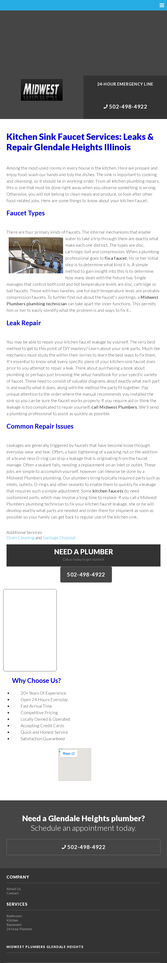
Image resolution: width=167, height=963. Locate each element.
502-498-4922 (86, 574)
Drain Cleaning (20, 537)
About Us (14, 889)
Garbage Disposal (59, 537)
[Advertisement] (83, 43)
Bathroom (14, 916)
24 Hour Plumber (19, 929)
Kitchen (12, 920)
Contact (13, 893)
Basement (14, 924)
